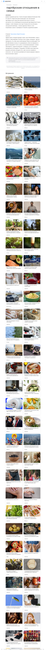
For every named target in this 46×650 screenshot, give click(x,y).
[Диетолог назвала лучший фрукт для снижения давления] (14, 513)
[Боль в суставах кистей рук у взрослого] (32, 495)
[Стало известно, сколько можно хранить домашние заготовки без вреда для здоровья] (32, 585)
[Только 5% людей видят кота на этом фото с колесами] (14, 102)
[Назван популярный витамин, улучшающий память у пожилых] (14, 227)
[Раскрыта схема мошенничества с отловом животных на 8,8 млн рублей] (14, 352)
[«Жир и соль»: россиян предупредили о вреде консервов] (14, 192)
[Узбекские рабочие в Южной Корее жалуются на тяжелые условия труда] (32, 120)
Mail (1, 649)
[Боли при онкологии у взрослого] (32, 603)
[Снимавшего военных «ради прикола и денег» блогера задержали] (32, 263)
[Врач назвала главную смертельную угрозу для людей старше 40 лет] (14, 263)
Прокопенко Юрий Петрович (18, 34)
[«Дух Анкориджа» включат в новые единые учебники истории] (14, 424)
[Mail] (3, 1)
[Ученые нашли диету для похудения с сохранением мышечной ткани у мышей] (32, 513)
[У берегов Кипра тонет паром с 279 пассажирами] (32, 84)
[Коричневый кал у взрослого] (14, 281)
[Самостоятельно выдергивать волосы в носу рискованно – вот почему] (32, 620)
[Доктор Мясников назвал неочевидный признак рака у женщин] (14, 388)
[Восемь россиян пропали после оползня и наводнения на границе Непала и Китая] (32, 442)
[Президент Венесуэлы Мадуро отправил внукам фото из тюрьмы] (32, 210)
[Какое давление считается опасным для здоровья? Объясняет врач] (14, 120)
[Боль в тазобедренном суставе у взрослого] (14, 478)
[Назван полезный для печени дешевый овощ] (14, 174)
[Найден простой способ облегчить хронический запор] (14, 620)
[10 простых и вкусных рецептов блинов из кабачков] (32, 424)
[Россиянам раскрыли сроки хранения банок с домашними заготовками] (32, 638)
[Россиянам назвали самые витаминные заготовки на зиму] (14, 531)
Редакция (21, 649)
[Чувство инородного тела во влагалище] (14, 317)
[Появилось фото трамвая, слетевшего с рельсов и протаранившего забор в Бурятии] (32, 352)
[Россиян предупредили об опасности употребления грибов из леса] (32, 531)
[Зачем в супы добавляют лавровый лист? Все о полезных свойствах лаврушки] (32, 388)
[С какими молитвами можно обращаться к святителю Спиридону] (14, 442)
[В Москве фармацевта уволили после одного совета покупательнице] (32, 335)
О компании (5, 649)
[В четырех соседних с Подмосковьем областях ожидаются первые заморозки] (14, 567)
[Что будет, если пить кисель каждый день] (32, 281)
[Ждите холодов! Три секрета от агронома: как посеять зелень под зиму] (14, 245)
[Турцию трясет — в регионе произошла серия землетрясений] (32, 138)
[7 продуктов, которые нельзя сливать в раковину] (32, 317)
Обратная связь (39, 649)
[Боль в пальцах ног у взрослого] (32, 549)
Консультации (9, 4)
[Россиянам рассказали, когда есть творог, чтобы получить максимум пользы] (14, 138)
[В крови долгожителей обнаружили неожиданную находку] (14, 585)
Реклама (9, 649)
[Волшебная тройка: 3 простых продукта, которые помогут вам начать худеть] (32, 370)
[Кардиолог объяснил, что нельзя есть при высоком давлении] (14, 210)
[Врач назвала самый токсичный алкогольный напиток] (32, 245)
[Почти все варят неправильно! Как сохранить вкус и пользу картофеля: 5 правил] (32, 299)
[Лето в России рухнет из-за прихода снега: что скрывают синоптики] (14, 335)
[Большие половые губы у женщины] (32, 174)
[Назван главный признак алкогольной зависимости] (14, 370)
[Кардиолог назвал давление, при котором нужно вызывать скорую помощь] (32, 156)
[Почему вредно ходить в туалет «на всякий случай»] (32, 460)
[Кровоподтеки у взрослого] (14, 495)
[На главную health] (7, 1)
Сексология (15, 4)
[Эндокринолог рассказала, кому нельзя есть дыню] (32, 406)
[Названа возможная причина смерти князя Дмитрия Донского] (32, 227)
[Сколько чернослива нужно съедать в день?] (14, 460)
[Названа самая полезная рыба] (14, 84)
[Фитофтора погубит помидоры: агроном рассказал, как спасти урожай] (32, 102)
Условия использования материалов (30, 649)
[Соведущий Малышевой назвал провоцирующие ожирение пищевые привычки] (32, 567)
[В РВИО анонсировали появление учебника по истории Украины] (14, 603)
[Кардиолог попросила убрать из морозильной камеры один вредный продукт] (32, 192)
